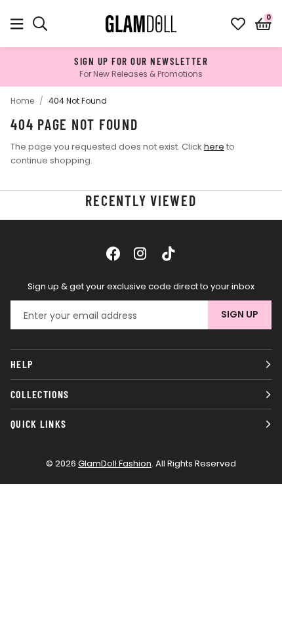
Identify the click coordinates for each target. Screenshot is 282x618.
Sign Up (239, 314)
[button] (263, 23)
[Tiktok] (168, 253)
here (214, 146)
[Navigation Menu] (16, 23)
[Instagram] (141, 253)
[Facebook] (113, 253)
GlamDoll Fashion (141, 23)
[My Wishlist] (238, 23)
